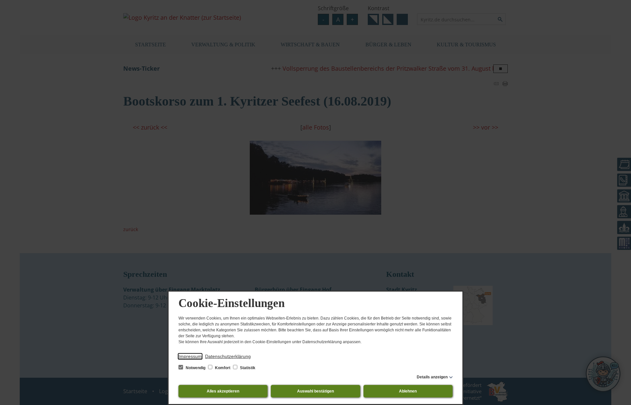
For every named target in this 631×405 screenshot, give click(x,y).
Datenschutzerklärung (228, 356)
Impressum (190, 356)
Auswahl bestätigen (315, 391)
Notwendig (195, 368)
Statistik (247, 368)
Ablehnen (408, 391)
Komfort (222, 368)
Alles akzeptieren (223, 391)
